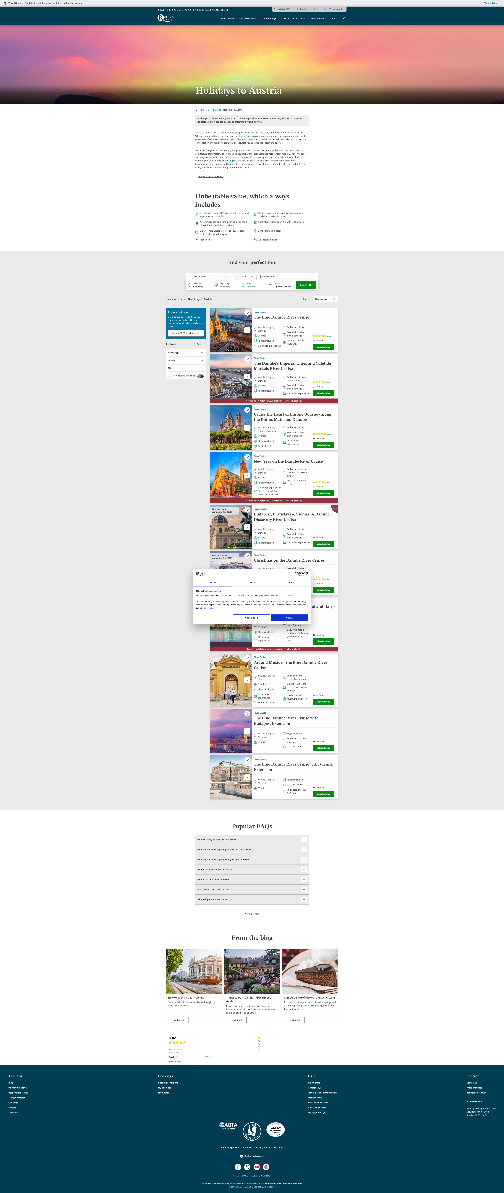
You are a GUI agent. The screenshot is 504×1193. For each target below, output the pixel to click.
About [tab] (291, 582)
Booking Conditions (168, 1082)
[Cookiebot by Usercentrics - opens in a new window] (296, 574)
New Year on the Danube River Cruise (288, 461)
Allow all (289, 618)
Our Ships (13, 1102)
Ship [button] (170, 368)
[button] (247, 330)
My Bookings (164, 1087)
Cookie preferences (254, 1156)
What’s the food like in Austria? (213, 879)
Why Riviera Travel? (18, 1087)
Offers (334, 18)
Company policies (230, 1147)
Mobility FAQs (315, 1097)
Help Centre (314, 1082)
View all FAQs (252, 914)
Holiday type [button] (173, 352)
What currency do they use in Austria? (216, 839)
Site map (278, 1147)
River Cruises (227, 18)
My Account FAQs (316, 1112)
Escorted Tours (248, 18)
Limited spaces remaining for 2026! (222, 511)
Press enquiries (474, 1087)
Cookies (247, 1147)
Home (203, 109)
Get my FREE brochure (183, 333)
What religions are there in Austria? (215, 899)
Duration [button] (172, 360)
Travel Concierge (16, 1097)
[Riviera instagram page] (266, 1167)
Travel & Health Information (322, 1092)
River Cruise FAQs (317, 1107)
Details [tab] (252, 582)
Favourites (163, 1092)
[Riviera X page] (247, 1167)
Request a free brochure (210, 176)
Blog (10, 1082)
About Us (13, 1112)
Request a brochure (476, 1092)
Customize (250, 618)
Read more (178, 1020)
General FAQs (314, 1087)
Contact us (471, 1082)
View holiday (323, 347)
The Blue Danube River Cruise (281, 317)
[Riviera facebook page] (238, 1167)
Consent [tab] (213, 582)
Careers (12, 1107)
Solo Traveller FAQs (318, 1102)
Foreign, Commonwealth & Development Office (280, 1184)
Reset (200, 344)
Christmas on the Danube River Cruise (289, 560)
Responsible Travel (18, 1092)
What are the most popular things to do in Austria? (223, 859)
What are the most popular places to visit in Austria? (224, 849)
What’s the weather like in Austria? (215, 869)
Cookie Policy (206, 608)
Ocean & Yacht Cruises (294, 18)
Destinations (317, 18)
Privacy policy (263, 1147)
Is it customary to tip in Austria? (213, 889)
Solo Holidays (269, 18)
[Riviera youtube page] (257, 1167)
